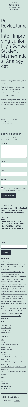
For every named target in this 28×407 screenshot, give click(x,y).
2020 (2, 340)
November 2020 (6, 332)
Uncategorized (5, 354)
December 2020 (6, 330)
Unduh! (3, 108)
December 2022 (6, 325)
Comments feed (6, 386)
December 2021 (6, 328)
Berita (3, 342)
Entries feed (4, 383)
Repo (11, 123)
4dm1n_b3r (6, 121)
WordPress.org (5, 388)
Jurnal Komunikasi (10, 397)
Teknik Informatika (6, 349)
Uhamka (3, 352)
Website (3, 179)
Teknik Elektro (5, 347)
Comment (4, 143)
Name (3, 161)
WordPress (17, 400)
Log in (3, 381)
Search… (4, 242)
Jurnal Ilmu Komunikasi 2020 (9, 344)
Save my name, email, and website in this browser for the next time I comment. (15, 189)
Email (3, 170)
